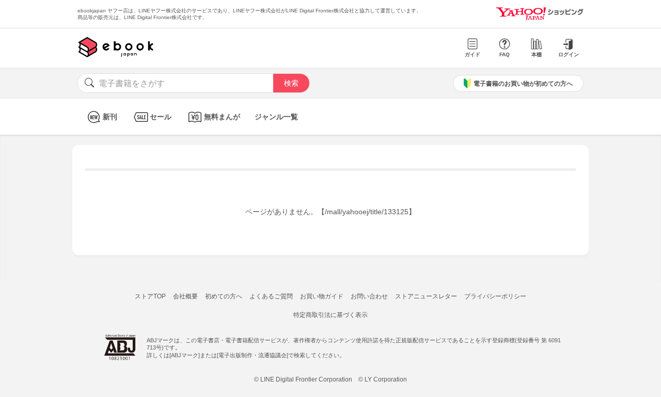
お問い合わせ (369, 296)
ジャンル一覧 (276, 117)
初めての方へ (223, 296)
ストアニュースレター (426, 296)
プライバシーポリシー (495, 296)
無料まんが (222, 117)
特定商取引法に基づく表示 (330, 315)
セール (160, 117)
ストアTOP (150, 296)
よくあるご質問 (271, 296)
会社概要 (185, 296)
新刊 (110, 117)
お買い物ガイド (321, 296)
